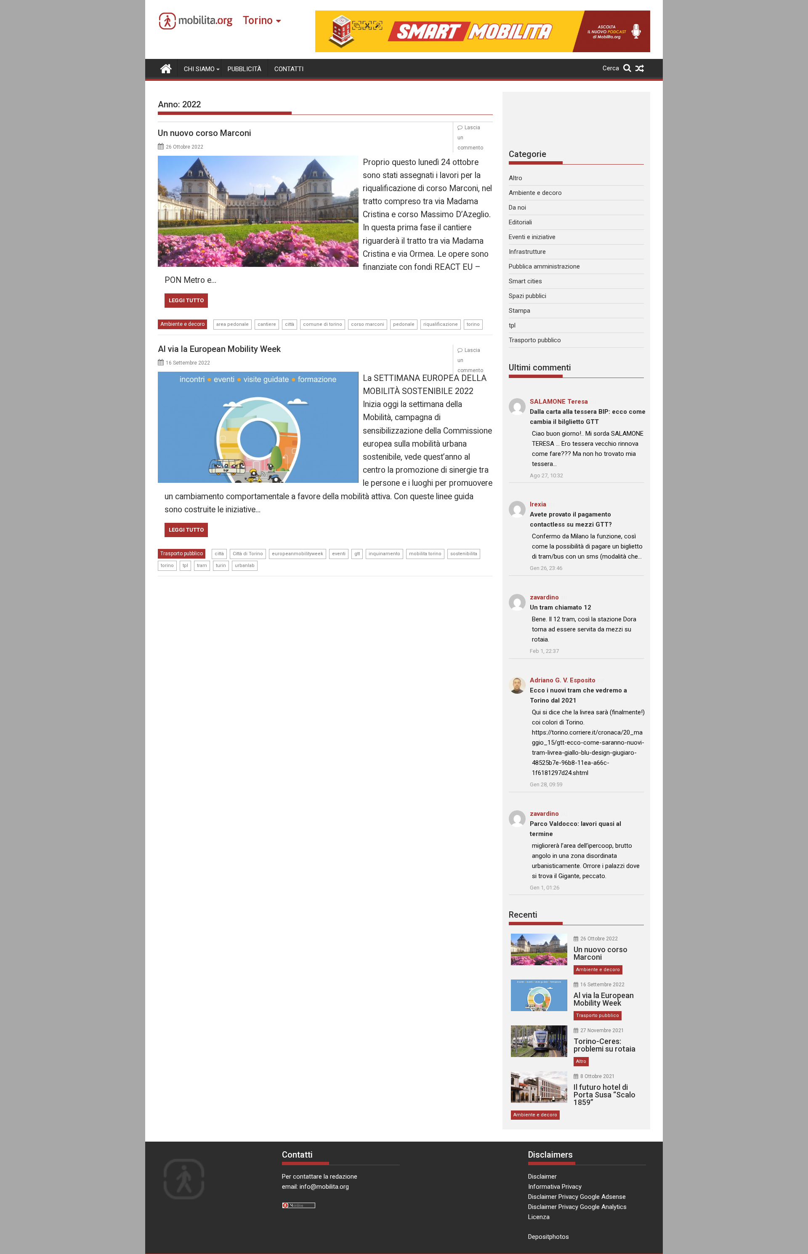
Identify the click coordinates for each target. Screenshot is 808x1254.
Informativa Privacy (555, 1186)
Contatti (288, 69)
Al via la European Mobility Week (219, 349)
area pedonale (232, 324)
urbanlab (245, 565)
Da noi (517, 207)
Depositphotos (548, 1237)
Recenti (523, 915)
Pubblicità (244, 69)
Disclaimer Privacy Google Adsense (577, 1197)
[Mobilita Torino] (166, 68)
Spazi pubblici (527, 296)
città (289, 324)
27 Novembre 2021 (602, 1030)
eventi (339, 553)
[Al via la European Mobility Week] (258, 377)
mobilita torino (425, 553)
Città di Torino (248, 553)
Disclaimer (542, 1176)
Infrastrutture (527, 252)
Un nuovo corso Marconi (204, 133)
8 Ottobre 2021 (597, 1076)
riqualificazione (440, 324)
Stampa (519, 310)
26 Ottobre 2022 (599, 939)
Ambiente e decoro (182, 324)
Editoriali (520, 222)
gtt (357, 553)
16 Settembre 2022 (602, 985)
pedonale (404, 324)
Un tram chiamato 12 (560, 607)
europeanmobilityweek (297, 553)
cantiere (267, 324)
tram (202, 565)
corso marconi (367, 324)
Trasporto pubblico (181, 553)
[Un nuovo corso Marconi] (258, 161)
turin (221, 565)
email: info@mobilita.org (315, 1186)
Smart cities (525, 281)
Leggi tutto (186, 300)
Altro (515, 178)
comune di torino (322, 324)
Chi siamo (199, 69)
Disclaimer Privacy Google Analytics (577, 1207)
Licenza (539, 1217)
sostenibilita (463, 553)
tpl (185, 565)
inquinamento (384, 553)
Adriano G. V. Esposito (562, 680)
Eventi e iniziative (532, 237)
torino (473, 324)
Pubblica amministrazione (544, 266)
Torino (258, 20)
